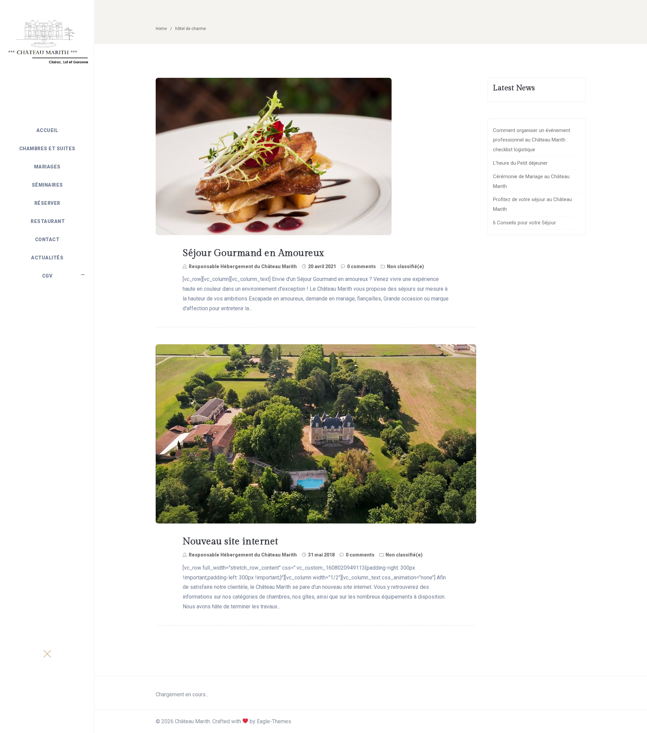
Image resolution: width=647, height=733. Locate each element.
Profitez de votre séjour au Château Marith (532, 204)
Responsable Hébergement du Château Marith (243, 266)
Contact (47, 239)
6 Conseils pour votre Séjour (524, 223)
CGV (47, 276)
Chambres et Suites (47, 148)
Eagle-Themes (274, 721)
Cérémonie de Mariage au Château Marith (531, 181)
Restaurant (47, 221)
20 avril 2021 (322, 266)
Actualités (47, 257)
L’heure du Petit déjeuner (520, 163)
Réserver (47, 203)
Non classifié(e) (405, 266)
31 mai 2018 (321, 554)
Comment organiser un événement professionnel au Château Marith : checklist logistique (531, 140)
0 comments (361, 266)
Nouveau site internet (230, 541)
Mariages (47, 166)
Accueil (47, 130)
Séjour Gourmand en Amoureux (253, 253)
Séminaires (47, 185)
